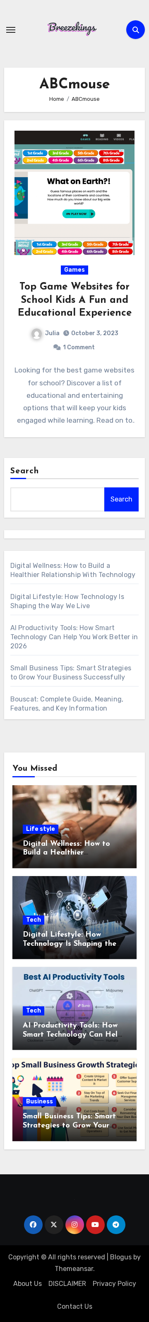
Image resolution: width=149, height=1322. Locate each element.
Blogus (121, 1257)
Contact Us (74, 1306)
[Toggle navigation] (10, 30)
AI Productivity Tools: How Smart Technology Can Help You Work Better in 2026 (74, 637)
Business (39, 1101)
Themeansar (74, 1269)
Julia (52, 333)
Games (74, 269)
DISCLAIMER (67, 1284)
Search (24, 471)
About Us (27, 1284)
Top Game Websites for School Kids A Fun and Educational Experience (75, 300)
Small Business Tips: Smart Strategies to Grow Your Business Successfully (69, 1125)
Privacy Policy (114, 1284)
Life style (40, 829)
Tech (33, 919)
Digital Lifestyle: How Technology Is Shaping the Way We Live (69, 944)
